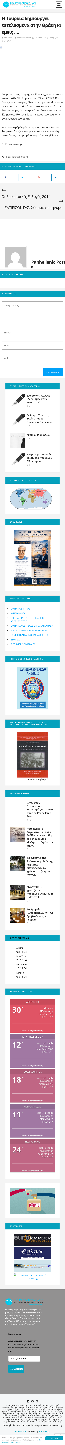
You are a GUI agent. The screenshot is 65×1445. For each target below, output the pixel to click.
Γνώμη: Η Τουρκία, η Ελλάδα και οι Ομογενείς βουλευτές (40, 419)
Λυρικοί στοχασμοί (38, 435)
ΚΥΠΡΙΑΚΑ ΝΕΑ (18, 613)
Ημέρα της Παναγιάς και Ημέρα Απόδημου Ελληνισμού (39, 458)
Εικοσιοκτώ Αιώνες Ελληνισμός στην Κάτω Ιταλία (38, 399)
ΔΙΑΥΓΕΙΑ (15, 639)
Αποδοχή (54, 1438)
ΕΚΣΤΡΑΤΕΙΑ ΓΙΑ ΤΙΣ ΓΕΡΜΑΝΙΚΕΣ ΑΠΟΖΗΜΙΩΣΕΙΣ (28, 619)
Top (8, 157)
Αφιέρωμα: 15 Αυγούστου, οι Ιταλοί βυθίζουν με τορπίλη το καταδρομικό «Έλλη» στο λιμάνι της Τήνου (40, 837)
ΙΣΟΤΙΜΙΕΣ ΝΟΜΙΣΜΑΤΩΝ (24, 644)
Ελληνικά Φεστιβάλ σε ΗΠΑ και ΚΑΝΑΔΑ (32, 625)
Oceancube (20, 1431)
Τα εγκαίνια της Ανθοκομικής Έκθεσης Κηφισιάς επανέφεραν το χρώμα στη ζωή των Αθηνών (40, 866)
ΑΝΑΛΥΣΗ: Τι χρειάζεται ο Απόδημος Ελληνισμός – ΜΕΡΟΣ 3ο (40, 892)
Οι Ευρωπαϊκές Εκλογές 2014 (26, 196)
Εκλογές (15, 157)
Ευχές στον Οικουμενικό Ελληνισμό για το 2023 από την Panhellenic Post (40, 809)
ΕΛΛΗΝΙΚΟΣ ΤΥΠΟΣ (20, 608)
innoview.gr (44, 1431)
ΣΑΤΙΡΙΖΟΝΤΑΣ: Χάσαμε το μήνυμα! (34, 207)
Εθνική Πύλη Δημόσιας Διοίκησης (30, 635)
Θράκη (24, 157)
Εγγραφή (16, 1368)
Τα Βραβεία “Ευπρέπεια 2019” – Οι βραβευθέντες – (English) (40, 914)
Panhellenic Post (24, 37)
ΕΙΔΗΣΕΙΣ (8, 38)
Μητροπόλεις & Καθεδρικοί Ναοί (29, 630)
